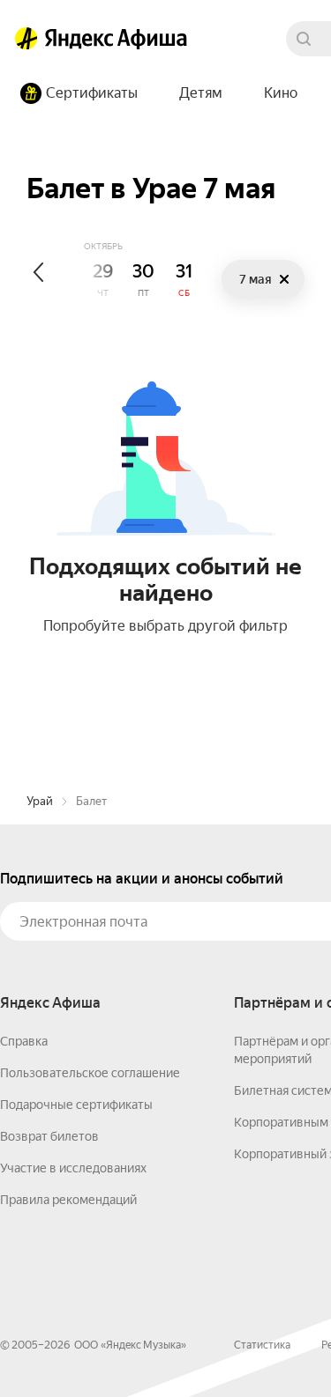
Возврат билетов (49, 1136)
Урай (39, 801)
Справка (24, 1041)
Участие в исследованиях (73, 1168)
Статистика (262, 1345)
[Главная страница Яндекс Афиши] (26, 38)
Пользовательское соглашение (90, 1073)
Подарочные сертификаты (76, 1105)
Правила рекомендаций (68, 1200)
